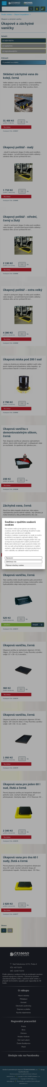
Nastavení (9, 558)
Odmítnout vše (11, 562)
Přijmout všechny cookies (15, 565)
